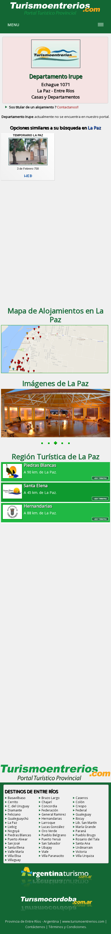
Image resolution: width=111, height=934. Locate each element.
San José (14, 843)
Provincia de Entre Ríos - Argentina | (33, 921)
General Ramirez (54, 814)
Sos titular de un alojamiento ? (43, 107)
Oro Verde (49, 831)
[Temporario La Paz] (28, 165)
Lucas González (53, 827)
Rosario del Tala (87, 839)
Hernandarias (52, 818)
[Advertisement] (55, 242)
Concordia (49, 806)
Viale (45, 851)
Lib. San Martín (86, 822)
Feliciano (14, 814)
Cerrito (13, 802)
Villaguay (14, 860)
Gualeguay (83, 814)
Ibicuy (80, 818)
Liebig (12, 827)
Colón (80, 802)
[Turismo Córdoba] (56, 917)
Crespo (81, 806)
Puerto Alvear (18, 839)
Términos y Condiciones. (68, 926)
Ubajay (47, 847)
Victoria (81, 851)
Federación (50, 810)
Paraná (81, 831)
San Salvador (51, 843)
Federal (81, 810)
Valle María (16, 851)
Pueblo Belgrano (54, 835)
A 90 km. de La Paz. (40, 468)
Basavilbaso (17, 798)
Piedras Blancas (19, 835)
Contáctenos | (37, 926)
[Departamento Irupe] (56, 68)
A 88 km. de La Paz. (40, 509)
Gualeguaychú (18, 818)
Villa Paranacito (53, 856)
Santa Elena (16, 847)
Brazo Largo (51, 798)
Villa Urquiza (85, 856)
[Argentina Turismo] (56, 891)
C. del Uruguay (18, 806)
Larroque (48, 822)
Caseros (82, 798)
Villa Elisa (14, 856)
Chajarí (47, 802)
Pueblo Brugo (86, 835)
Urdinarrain (84, 847)
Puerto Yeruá (51, 839)
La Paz (12, 822)
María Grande (86, 827)
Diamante (15, 810)
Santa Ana (83, 843)
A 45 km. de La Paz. (40, 489)
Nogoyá (13, 831)
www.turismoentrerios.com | (84, 921)
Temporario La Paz (28, 135)
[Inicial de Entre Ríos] (55, 14)
